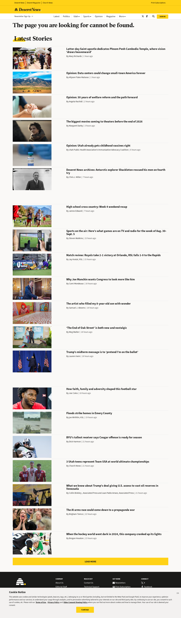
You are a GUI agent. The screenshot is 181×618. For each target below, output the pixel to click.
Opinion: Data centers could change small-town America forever (105, 73)
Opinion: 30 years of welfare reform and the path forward (102, 97)
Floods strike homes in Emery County (89, 413)
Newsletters (120, 583)
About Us (59, 583)
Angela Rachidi (75, 101)
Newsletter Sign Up (22, 16)
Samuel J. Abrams (77, 307)
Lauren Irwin (74, 356)
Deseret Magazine (33, 3)
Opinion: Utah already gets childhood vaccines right (98, 146)
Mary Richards (75, 56)
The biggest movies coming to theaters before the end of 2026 (104, 121)
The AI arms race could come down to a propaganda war (100, 510)
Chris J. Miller (75, 177)
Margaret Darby (76, 125)
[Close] (178, 594)
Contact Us (88, 583)
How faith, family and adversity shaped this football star (101, 389)
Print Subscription (123, 587)
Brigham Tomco (76, 514)
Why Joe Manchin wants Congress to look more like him (100, 279)
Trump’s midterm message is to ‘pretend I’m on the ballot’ (102, 352)
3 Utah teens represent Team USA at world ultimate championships (107, 462)
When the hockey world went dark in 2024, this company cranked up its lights (113, 534)
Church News (48, 3)
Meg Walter (74, 332)
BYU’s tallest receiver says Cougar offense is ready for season (104, 437)
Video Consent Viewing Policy (75, 602)
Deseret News (19, 3)
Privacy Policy (53, 602)
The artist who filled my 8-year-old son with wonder (98, 304)
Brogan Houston (76, 538)
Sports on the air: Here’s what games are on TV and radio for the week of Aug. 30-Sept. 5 (116, 232)
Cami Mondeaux (76, 283)
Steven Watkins (76, 238)
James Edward (75, 211)
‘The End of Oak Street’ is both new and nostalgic (96, 328)
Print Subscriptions (158, 3)
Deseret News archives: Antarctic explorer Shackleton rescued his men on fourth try (115, 171)
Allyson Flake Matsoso (79, 77)
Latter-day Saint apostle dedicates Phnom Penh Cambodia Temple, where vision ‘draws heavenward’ (115, 50)
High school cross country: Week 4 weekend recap (96, 207)
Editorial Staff (61, 587)
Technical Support (91, 587)
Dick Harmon (75, 441)
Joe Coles (73, 393)
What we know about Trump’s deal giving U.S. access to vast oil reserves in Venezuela (112, 487)
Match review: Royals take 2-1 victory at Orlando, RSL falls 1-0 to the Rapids (113, 255)
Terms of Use (41, 602)
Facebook (148, 587)
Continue (85, 610)
